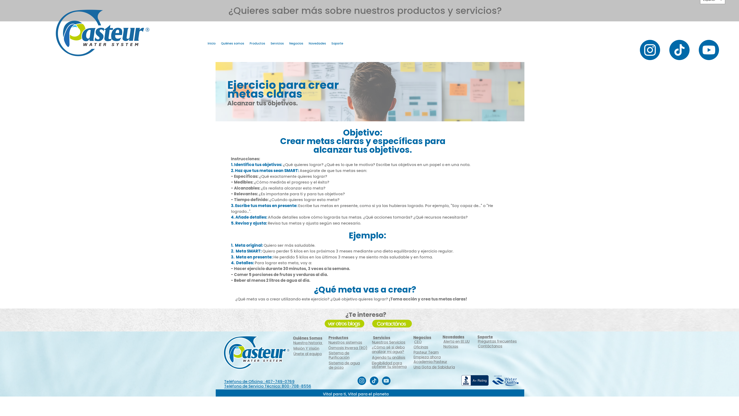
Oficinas (421, 347)
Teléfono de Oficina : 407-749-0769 (259, 381)
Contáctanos (490, 346)
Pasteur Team (426, 352)
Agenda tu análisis (388, 357)
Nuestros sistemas (345, 342)
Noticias (450, 346)
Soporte (485, 337)
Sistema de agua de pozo (344, 365)
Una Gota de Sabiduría (434, 367)
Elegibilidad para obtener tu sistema (389, 365)
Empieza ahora (427, 357)
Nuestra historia (308, 343)
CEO (418, 342)
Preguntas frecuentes (497, 341)
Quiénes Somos (307, 338)
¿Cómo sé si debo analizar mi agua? (388, 349)
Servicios (381, 337)
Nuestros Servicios (388, 342)
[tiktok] (679, 50)
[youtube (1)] (709, 50)
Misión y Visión (306, 348)
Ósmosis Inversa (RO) (347, 348)
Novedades (453, 337)
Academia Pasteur (430, 361)
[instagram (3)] (650, 50)
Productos (338, 337)
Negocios (422, 337)
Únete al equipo (307, 353)
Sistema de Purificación (339, 355)
